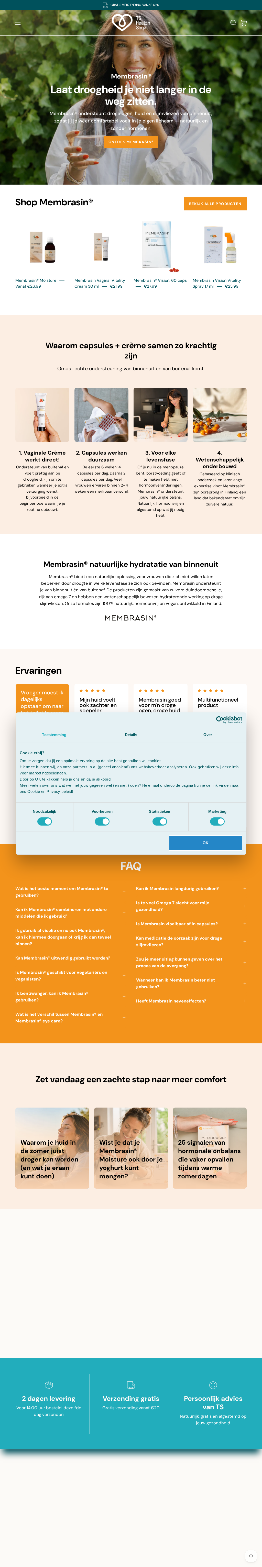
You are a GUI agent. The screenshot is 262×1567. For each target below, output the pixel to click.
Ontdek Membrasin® (131, 142)
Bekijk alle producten (215, 203)
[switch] (102, 821)
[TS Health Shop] (131, 22)
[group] (131, 5)
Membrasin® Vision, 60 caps (160, 280)
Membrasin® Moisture (35, 280)
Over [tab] (207, 734)
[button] (232, 22)
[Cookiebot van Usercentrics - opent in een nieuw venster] (220, 720)
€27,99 (150, 286)
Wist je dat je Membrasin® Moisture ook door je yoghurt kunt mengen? (131, 1159)
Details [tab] (131, 734)
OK (206, 843)
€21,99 (116, 286)
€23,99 (231, 286)
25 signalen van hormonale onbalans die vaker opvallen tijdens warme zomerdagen (209, 1159)
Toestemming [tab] (54, 734)
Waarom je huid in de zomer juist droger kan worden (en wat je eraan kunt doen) (49, 1159)
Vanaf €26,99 (28, 286)
